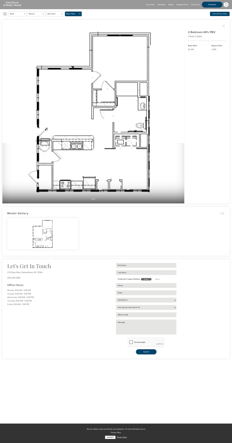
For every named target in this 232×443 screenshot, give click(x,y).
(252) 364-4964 (13, 278)
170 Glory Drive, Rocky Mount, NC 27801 (25, 272)
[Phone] (226, 4)
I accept (110, 437)
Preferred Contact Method (129, 279)
